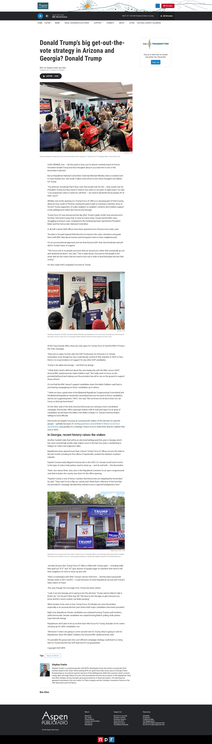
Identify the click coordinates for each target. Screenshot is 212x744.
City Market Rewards (121, 724)
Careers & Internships (92, 721)
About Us (88, 716)
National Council (119, 723)
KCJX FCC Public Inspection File (154, 724)
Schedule (146, 716)
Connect (110, 23)
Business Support (120, 719)
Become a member (120, 716)
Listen (47, 23)
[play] (40, 16)
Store (132, 23)
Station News (89, 719)
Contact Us (88, 723)
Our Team (88, 717)
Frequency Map (148, 719)
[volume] (47, 16)
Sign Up (155, 62)
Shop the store (119, 721)
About (122, 23)
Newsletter (88, 724)
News (57, 23)
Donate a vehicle (119, 717)
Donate (168, 6)
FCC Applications (149, 721)
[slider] (50, 16)
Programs (146, 717)
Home (40, 23)
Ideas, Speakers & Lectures (77, 23)
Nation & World (53, 656)
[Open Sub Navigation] (52, 23)
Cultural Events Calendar (149, 23)
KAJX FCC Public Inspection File (154, 723)
